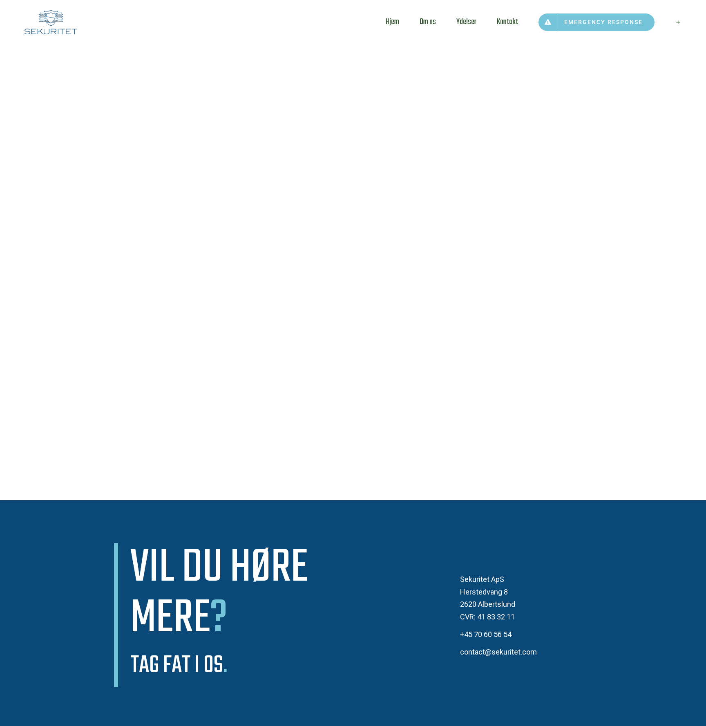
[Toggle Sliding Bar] (678, 22)
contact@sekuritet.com (498, 652)
